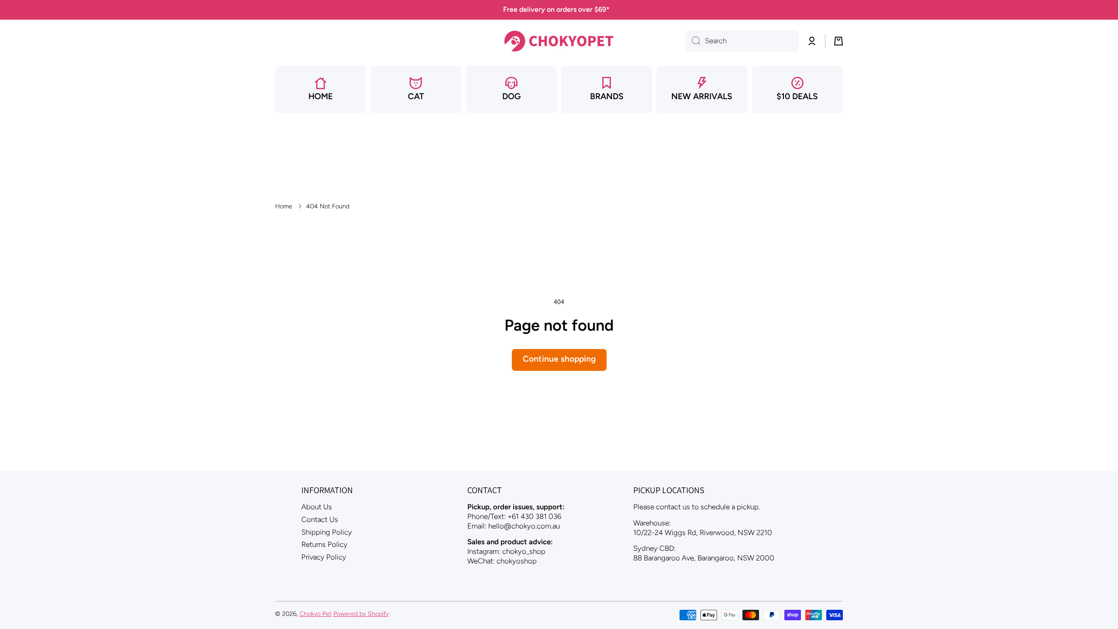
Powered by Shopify (361, 614)
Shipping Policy (326, 532)
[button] (838, 41)
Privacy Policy (323, 557)
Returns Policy (324, 544)
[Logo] (559, 41)
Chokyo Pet (315, 614)
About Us (316, 506)
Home (283, 206)
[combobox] (742, 41)
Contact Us (319, 519)
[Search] (692, 41)
